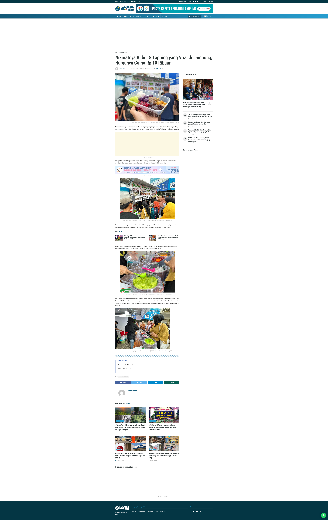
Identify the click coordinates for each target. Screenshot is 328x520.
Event (148, 16)
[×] (323, 515)
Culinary (127, 52)
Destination (120, 421)
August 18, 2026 (129, 241)
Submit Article (195, 16)
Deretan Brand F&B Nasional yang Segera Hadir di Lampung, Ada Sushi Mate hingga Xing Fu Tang (164, 455)
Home (120, 16)
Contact (121, 1)
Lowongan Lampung (152, 511)
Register (210, 1)
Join (139, 1)
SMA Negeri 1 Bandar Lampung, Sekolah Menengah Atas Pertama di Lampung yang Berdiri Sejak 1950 (134, 237)
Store (165, 16)
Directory (129, 16)
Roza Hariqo (123, 68)
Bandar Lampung (123, 376)
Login (205, 1)
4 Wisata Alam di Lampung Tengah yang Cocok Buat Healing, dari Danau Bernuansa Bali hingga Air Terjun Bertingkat (130, 427)
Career (156, 16)
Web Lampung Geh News (138, 511)
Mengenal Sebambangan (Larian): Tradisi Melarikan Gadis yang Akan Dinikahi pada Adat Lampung (194, 104)
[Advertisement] (164, 33)
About (116, 1)
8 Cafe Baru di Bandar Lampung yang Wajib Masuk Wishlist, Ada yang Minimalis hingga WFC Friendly (168, 237)
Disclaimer (133, 1)
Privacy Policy (127, 1)
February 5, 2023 (134, 68)
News (139, 16)
